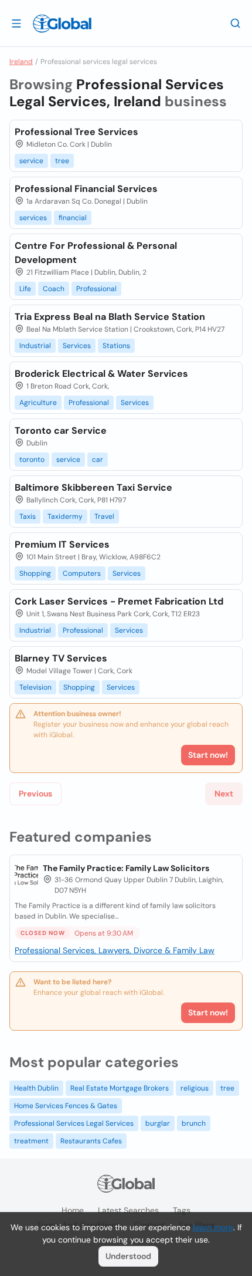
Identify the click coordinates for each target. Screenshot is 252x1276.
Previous (35, 793)
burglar (157, 1123)
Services (77, 345)
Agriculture (38, 402)
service (31, 161)
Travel (104, 516)
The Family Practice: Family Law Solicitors (126, 868)
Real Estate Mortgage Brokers (119, 1088)
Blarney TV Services (61, 658)
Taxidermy (65, 516)
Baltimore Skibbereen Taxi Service (93, 487)
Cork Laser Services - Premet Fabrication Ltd (119, 601)
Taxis (27, 516)
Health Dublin (36, 1088)
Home (73, 1210)
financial (73, 217)
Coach (53, 288)
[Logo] (62, 23)
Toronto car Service (61, 430)
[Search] (235, 23)
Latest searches (128, 1210)
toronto (32, 459)
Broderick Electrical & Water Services (101, 373)
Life (25, 288)
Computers (82, 573)
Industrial (35, 345)
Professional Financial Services (86, 189)
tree (62, 161)
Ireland (21, 61)
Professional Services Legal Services (74, 1123)
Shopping (35, 573)
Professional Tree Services (76, 132)
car (97, 459)
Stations (116, 345)
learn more (213, 1227)
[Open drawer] (16, 23)
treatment (31, 1141)
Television (35, 687)
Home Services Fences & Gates (65, 1105)
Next (223, 793)
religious (195, 1088)
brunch (194, 1123)
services (33, 217)
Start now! (208, 1012)
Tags (181, 1210)
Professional (96, 288)
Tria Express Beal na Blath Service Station (110, 316)
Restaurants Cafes (91, 1141)
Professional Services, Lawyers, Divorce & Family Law (114, 950)
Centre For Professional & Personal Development (96, 252)
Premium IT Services (62, 544)
